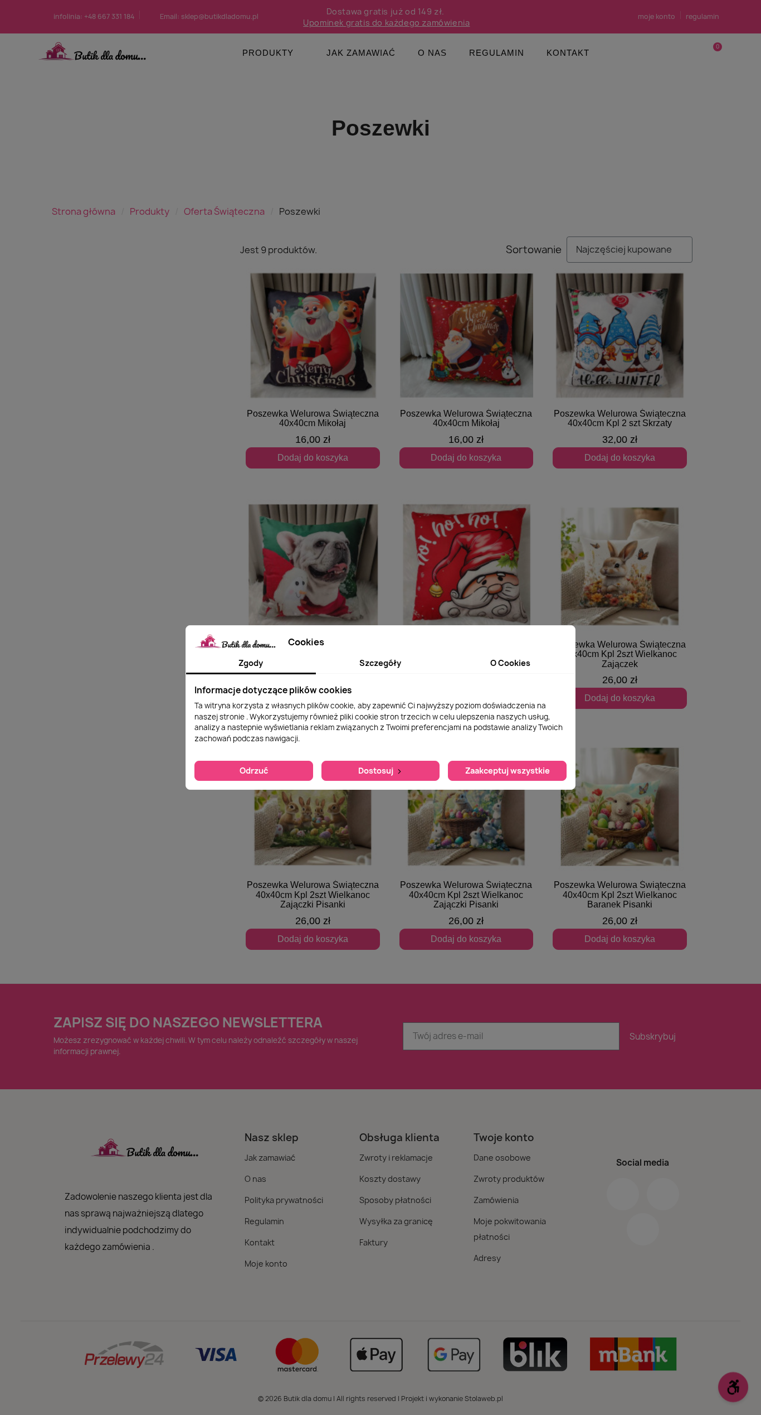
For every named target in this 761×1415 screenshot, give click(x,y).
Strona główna (83, 211)
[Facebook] (623, 1194)
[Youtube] (643, 1229)
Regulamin (496, 52)
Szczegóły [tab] (380, 663)
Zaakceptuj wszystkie (507, 770)
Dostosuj (376, 770)
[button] (712, 53)
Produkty (268, 52)
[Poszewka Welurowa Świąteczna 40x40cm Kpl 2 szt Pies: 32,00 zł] (313, 599)
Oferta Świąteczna (224, 211)
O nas (432, 52)
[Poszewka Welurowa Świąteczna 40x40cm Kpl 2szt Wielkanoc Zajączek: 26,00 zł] (620, 604)
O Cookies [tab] (510, 663)
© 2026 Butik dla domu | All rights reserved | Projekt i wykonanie (361, 1398)
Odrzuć (254, 770)
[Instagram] (663, 1194)
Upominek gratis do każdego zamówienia (386, 22)
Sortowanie (534, 249)
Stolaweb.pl (484, 1398)
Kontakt (568, 52)
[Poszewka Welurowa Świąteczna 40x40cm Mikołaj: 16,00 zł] (313, 368)
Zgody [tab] (250, 663)
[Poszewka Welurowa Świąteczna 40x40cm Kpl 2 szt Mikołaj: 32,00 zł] (466, 599)
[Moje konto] (694, 53)
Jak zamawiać (361, 52)
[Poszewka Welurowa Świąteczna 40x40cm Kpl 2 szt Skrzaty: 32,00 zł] (620, 368)
